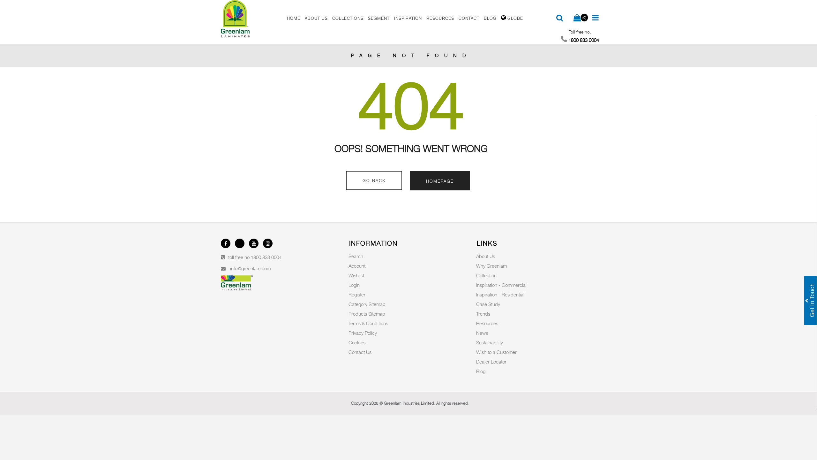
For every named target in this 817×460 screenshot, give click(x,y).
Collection (486, 275)
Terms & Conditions (368, 323)
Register (357, 294)
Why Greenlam (491, 266)
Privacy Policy (363, 333)
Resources (487, 323)
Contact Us (360, 352)
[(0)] (577, 18)
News (482, 333)
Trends (483, 314)
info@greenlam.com (250, 268)
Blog (480, 371)
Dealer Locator (491, 361)
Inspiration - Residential (500, 294)
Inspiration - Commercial (501, 285)
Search (356, 256)
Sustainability (489, 342)
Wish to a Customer (496, 352)
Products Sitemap (367, 314)
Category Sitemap (367, 304)
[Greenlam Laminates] (250, 19)
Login (354, 285)
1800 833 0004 (266, 257)
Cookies (357, 342)
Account (357, 266)
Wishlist (356, 275)
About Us (485, 256)
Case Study (488, 304)
